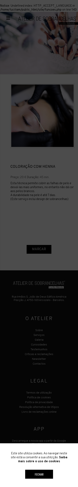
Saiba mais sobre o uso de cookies (42, 459)
